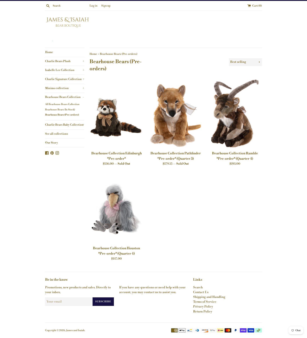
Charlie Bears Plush (64, 61)
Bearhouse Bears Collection (64, 97)
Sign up (106, 5)
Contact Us (200, 292)
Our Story (51, 142)
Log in (93, 5)
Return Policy (202, 312)
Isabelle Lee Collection (64, 70)
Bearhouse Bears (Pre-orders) (62, 114)
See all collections (56, 134)
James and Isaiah (75, 330)
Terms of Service (204, 302)
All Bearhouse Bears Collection (62, 104)
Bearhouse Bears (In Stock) (60, 109)
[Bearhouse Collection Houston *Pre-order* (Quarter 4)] (116, 208)
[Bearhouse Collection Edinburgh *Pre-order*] (116, 113)
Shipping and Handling (209, 297)
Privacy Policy (203, 307)
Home (49, 52)
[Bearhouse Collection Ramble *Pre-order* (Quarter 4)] (235, 113)
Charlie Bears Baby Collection (64, 125)
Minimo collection (64, 88)
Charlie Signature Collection (64, 79)
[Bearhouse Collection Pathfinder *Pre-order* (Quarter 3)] (176, 113)
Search (198, 287)
